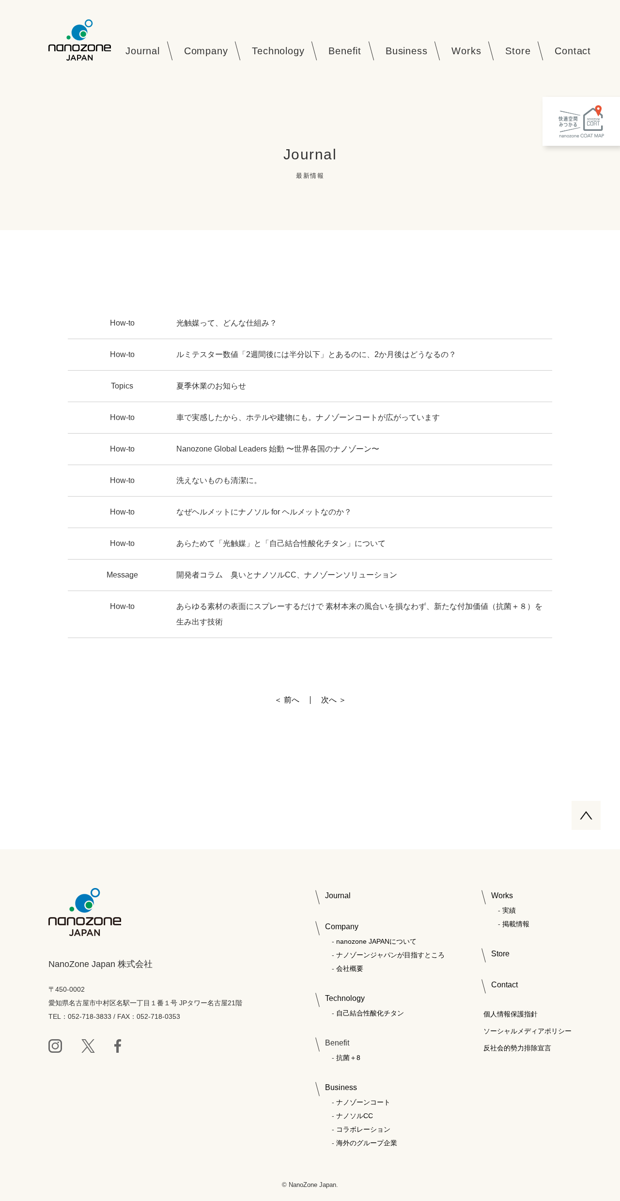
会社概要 (349, 968)
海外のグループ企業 (366, 1143)
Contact (504, 985)
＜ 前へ (286, 700)
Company (341, 926)
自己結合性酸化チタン (370, 1013)
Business (341, 1087)
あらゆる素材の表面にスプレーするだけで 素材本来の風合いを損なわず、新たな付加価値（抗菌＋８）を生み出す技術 (359, 614)
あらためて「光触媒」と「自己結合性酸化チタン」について (281, 543)
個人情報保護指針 (510, 1014)
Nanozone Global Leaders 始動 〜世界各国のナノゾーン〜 (277, 449)
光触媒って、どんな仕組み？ (226, 323)
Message (122, 575)
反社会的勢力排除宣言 (517, 1048)
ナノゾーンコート (363, 1102)
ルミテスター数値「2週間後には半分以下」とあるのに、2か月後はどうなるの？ (316, 354)
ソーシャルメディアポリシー (527, 1031)
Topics (122, 386)
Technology (345, 998)
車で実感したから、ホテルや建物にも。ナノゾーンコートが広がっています (308, 417)
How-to (122, 323)
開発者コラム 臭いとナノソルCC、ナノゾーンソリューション (290, 575)
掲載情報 (515, 924)
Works (502, 895)
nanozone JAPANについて (376, 941)
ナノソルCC (354, 1116)
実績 (509, 910)
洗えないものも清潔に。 (219, 480)
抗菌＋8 (348, 1057)
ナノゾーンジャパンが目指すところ (390, 955)
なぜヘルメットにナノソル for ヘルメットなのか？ (264, 512)
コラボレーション (363, 1129)
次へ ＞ (333, 700)
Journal (338, 895)
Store (500, 954)
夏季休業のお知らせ (211, 386)
